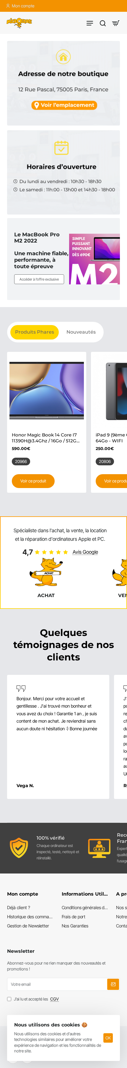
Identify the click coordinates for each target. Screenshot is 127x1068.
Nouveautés (81, 332)
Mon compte (22, 894)
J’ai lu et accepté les (36, 998)
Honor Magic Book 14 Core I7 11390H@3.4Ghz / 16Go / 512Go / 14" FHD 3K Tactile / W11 (45, 438)
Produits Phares (34, 332)
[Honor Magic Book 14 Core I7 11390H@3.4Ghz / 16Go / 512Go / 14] (46, 391)
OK (108, 1037)
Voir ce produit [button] (33, 480)
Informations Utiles (85, 894)
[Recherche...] (102, 23)
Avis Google (85, 552)
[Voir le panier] (115, 23)
